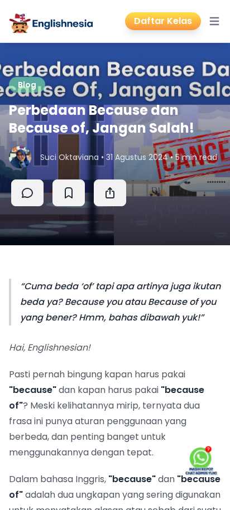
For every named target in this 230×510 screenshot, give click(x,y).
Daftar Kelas (163, 20)
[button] (110, 192)
